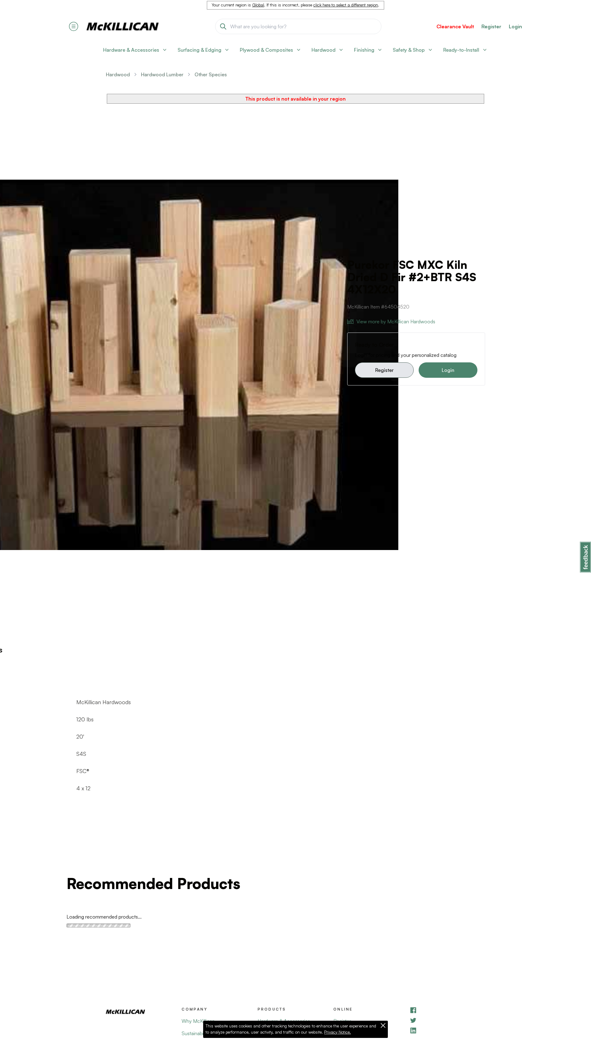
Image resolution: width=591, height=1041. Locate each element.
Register (384, 370)
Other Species (211, 74)
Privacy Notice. (337, 1032)
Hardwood (118, 74)
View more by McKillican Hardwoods (395, 321)
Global (258, 4)
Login (515, 26)
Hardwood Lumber (162, 74)
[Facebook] (447, 1010)
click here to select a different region (345, 4)
